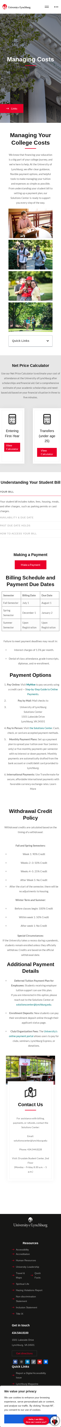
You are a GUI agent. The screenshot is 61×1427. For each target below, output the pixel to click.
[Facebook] (15, 1362)
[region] (30, 1406)
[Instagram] (21, 1362)
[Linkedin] (27, 1362)
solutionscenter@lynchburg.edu (33, 1004)
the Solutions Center (40, 728)
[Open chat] (54, 1420)
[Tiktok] (33, 1362)
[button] (47, 341)
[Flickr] (46, 1362)
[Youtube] (39, 1362)
